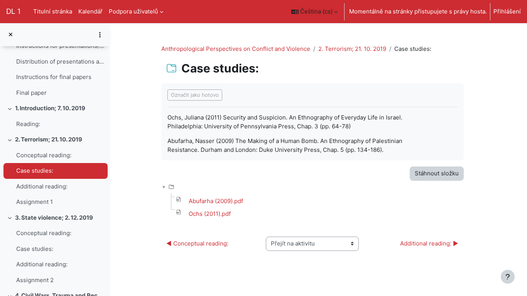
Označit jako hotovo (195, 95)
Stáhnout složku (437, 173)
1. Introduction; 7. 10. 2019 (50, 108)
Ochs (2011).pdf (210, 213)
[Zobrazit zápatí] (508, 277)
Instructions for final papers (53, 77)
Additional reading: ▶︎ (429, 243)
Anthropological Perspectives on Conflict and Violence (235, 48)
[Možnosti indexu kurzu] (100, 35)
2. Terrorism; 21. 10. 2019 (48, 139)
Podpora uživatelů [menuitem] (133, 11)
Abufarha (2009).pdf (216, 201)
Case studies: (34, 170)
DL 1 (13, 11)
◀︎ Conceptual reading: (197, 243)
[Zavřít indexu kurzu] (10, 35)
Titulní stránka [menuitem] (52, 11)
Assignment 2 (35, 280)
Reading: (28, 124)
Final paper (31, 92)
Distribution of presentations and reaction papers (60, 61)
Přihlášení (507, 11)
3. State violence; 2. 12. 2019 (54, 217)
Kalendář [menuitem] (90, 11)
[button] (314, 11)
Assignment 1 (34, 201)
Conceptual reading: (43, 155)
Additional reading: (42, 186)
